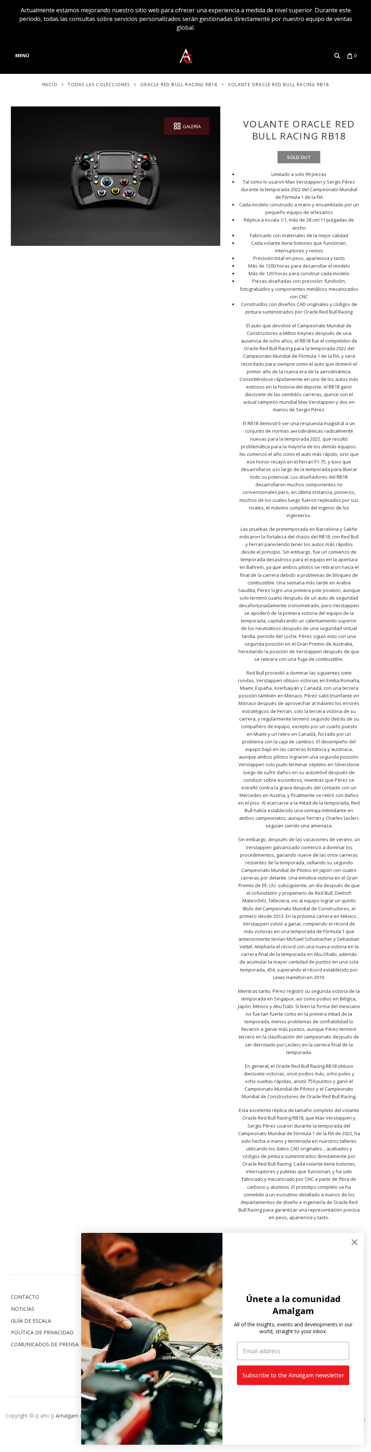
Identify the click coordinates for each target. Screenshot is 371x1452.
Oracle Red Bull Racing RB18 (178, 84)
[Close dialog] (354, 1242)
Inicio (50, 84)
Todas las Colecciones (99, 84)
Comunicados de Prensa (45, 1344)
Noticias (22, 1308)
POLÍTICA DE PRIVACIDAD (42, 1332)
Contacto (25, 1296)
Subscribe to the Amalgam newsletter (293, 1375)
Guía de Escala (31, 1320)
